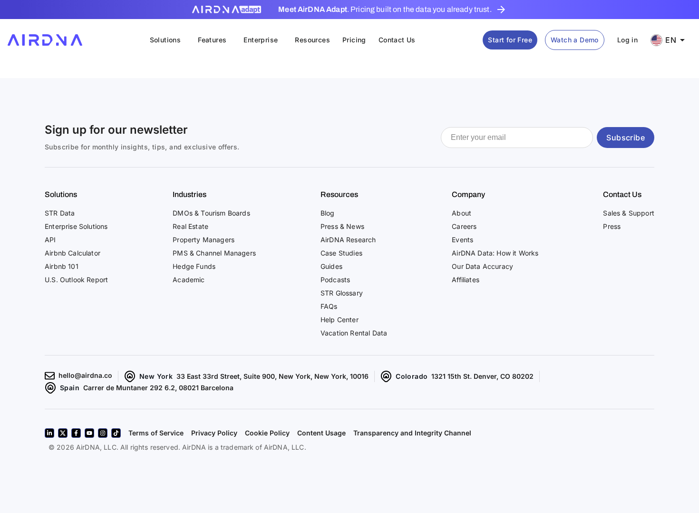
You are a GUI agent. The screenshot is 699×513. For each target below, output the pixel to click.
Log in (627, 40)
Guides (331, 266)
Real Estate (190, 226)
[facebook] (76, 433)
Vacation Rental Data (353, 333)
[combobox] (670, 40)
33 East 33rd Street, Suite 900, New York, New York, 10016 (272, 376)
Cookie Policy (267, 433)
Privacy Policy (214, 433)
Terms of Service (156, 433)
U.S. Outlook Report (76, 280)
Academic (188, 280)
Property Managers (203, 240)
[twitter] (63, 433)
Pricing (354, 40)
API (50, 240)
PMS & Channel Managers (214, 253)
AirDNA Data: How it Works (495, 253)
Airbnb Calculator (72, 253)
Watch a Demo (575, 40)
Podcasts (335, 280)
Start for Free (510, 40)
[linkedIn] (49, 433)
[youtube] (89, 433)
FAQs (329, 306)
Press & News (342, 226)
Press (612, 226)
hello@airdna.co (85, 375)
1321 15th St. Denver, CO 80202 (482, 376)
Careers (464, 226)
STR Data (60, 213)
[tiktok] (116, 433)
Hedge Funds (194, 266)
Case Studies (341, 253)
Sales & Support (628, 213)
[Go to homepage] (45, 40)
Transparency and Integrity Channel (412, 433)
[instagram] (102, 433)
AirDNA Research (348, 240)
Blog (327, 213)
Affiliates (465, 280)
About (461, 213)
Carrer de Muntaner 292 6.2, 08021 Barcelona (158, 388)
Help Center (339, 320)
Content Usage (321, 433)
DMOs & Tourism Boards (211, 213)
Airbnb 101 (61, 266)
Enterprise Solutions (76, 226)
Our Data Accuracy (482, 266)
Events (462, 240)
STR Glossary (341, 293)
